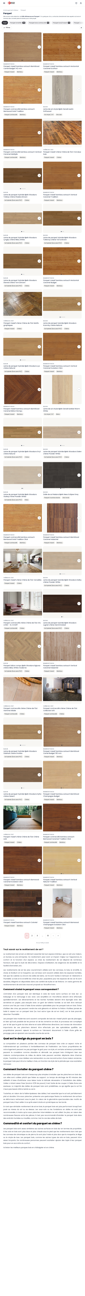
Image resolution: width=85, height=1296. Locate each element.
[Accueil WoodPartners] (11, 3)
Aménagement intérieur (10, 10)
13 (48, 935)
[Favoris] (76, 3)
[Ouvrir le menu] (4, 3)
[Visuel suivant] (39, 47)
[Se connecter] (81, 3)
